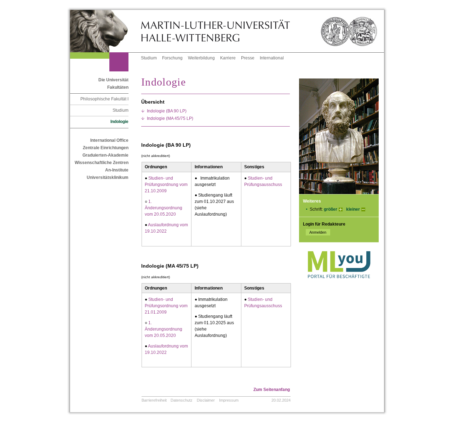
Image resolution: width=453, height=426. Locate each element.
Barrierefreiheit (154, 400)
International (272, 58)
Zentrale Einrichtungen (105, 147)
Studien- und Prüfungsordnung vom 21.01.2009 (166, 306)
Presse (247, 58)
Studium (149, 58)
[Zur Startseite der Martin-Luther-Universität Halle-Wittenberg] (105, 31)
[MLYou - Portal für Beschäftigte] (339, 285)
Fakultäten (117, 87)
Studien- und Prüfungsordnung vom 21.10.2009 (166, 184)
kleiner (353, 209)
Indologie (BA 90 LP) (167, 111)
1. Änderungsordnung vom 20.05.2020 (163, 208)
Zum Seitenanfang (271, 389)
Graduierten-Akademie (105, 155)
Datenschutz (182, 400)
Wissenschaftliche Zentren (101, 162)
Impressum (229, 400)
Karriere (228, 58)
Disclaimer (206, 400)
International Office (109, 140)
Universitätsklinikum (107, 177)
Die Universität (113, 79)
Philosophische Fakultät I (104, 99)
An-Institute (116, 170)
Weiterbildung (201, 58)
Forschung (172, 58)
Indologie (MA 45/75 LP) (170, 118)
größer (330, 209)
